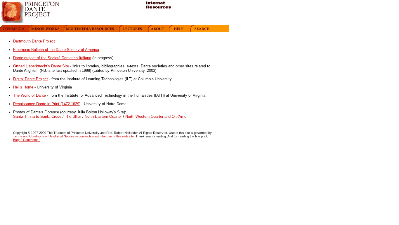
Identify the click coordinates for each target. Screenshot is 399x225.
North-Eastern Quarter (103, 116)
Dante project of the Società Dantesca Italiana (52, 58)
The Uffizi (73, 116)
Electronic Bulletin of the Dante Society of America (56, 49)
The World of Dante (29, 95)
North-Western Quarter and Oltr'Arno (155, 116)
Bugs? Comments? (26, 140)
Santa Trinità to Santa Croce (37, 116)
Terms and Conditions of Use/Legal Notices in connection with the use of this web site (73, 136)
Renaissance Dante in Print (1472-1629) (46, 104)
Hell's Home (23, 87)
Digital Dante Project (30, 79)
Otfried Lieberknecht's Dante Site (41, 66)
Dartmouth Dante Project (34, 41)
